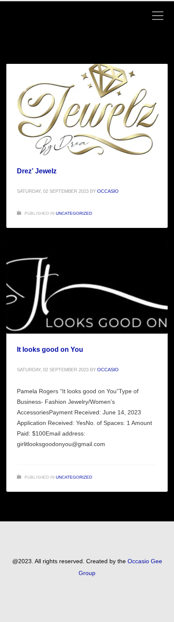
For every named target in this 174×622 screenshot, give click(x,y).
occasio (108, 191)
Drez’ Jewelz (37, 171)
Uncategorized (74, 213)
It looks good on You (50, 349)
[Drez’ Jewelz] (87, 109)
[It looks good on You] (87, 288)
